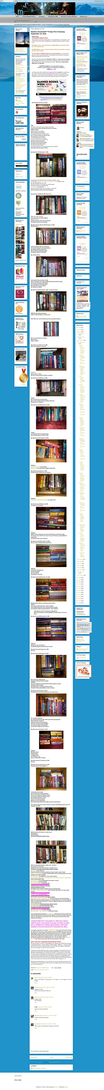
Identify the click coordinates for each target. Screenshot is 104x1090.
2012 (79, 596)
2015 (79, 590)
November (82, 337)
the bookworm (37, 1024)
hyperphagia (80, 613)
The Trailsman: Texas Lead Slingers (39, 897)
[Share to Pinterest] (60, 968)
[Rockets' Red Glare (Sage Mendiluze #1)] (20, 243)
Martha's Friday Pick (81, 86)
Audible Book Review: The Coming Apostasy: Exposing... (82, 455)
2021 (79, 577)
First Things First (35, 876)
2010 (79, 600)
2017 (79, 586)
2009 (79, 602)
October (81, 340)
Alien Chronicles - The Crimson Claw (39, 911)
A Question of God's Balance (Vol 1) (39, 499)
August (81, 559)
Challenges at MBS (53, 16)
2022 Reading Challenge (82, 208)
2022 (79, 331)
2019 (79, 582)
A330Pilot (56, 1087)
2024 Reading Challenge (82, 33)
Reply (35, 982)
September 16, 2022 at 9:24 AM (45, 977)
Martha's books (20, 224)
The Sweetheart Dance (36, 883)
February (81, 571)
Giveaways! (42, 16)
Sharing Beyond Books (82, 89)
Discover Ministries (20, 67)
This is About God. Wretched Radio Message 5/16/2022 (20, 80)
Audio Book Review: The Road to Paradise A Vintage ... (82, 496)
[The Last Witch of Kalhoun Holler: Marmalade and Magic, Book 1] (17, 234)
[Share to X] (57, 968)
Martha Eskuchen (19, 101)
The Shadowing (34, 881)
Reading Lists (83, 16)
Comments (20, 176)
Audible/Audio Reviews (82, 56)
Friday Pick (36, 969)
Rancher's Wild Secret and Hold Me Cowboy (47, 181)
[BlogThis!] (56, 968)
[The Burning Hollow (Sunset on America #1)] (23, 243)
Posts (18, 174)
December (82, 333)
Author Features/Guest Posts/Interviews (82, 58)
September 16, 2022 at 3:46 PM (46, 997)
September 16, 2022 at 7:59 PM (45, 1007)
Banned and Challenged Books (55, 99)
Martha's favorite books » (21, 261)
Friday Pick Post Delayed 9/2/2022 (82, 554)
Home (17, 16)
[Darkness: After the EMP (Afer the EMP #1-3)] (17, 239)
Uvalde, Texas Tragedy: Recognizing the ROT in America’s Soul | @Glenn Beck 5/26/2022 (21, 85)
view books (86, 47)
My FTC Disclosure (81, 188)
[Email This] (54, 968)
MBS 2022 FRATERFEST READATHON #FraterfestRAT (82, 370)
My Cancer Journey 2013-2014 (69, 16)
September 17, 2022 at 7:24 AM (49, 1024)
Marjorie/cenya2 (38, 1015)
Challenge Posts (80, 60)
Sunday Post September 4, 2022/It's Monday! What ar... (82, 537)
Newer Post (34, 1057)
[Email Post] (52, 967)
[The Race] (17, 243)
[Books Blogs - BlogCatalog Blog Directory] (82, 641)
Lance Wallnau (19, 71)
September (82, 342)
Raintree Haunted (35, 880)
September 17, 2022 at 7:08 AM (49, 1015)
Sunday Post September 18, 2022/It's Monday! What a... (82, 388)
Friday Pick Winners (44, 969)
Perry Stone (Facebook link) (19, 69)
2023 (79, 329)
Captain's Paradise (35, 466)
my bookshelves (50, 913)
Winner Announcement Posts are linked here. (25, 21)
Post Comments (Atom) (54, 1062)
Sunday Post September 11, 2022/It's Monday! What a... (82, 477)
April (80, 567)
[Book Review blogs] (24, 384)
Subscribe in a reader (21, 132)
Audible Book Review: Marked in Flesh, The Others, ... (81, 518)
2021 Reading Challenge (82, 243)
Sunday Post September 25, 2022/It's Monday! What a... (82, 349)
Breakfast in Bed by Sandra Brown (39, 890)
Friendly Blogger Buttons (28, 16)
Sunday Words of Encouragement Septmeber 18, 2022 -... (82, 398)
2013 (79, 594)
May (80, 565)
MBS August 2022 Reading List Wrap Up (82, 379)
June (80, 563)
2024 (79, 327)
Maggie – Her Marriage (36, 873)
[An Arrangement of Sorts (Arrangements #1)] (20, 239)
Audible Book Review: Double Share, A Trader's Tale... (81, 421)
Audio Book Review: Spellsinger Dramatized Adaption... (82, 432)
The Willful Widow (35, 905)
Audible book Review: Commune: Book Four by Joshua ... (82, 467)
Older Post (69, 1057)
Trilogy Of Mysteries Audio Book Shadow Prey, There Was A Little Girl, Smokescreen (51, 877)
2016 (79, 588)
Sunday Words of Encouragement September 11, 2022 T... (82, 486)
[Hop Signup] (82, 232)
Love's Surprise (34, 187)
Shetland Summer (35, 894)
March (81, 569)
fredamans (36, 987)
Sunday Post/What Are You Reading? (82, 63)
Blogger (66, 1087)
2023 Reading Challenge (82, 167)
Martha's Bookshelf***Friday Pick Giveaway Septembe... (82, 360)
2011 (79, 598)
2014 (79, 592)
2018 (79, 584)
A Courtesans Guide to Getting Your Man (40, 898)
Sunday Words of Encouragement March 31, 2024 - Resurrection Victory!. (21, 50)
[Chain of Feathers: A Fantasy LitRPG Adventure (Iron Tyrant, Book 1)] (23, 239)
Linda (35, 977)
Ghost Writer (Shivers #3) (37, 909)
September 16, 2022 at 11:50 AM (47, 987)
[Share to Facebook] (59, 968)
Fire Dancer (34, 870)
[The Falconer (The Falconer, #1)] (23, 229)
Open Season (34, 468)
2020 (79, 579)
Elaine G (36, 997)
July (80, 561)
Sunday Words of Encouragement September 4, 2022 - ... (82, 546)
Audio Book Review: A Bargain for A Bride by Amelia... (82, 528)
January (81, 575)
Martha (83, 36)
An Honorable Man (35, 904)
